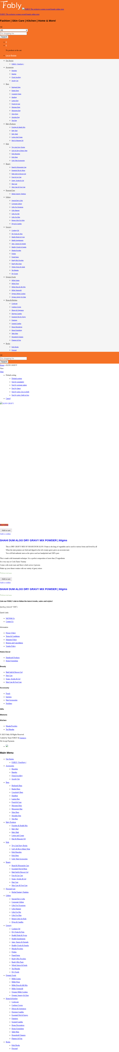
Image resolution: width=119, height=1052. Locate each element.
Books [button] (8, 343)
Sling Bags (15, 114)
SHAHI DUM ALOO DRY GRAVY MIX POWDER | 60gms (33, 540)
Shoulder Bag (16, 117)
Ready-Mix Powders (18, 260)
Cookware (14, 303)
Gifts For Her (15, 214)
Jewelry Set (15, 80)
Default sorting (17, 378)
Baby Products (11, 822)
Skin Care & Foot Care (18, 187)
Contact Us (9, 622)
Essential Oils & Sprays (19, 317)
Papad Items (15, 257)
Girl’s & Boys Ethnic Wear (19, 150)
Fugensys (22, 738)
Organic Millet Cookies (18, 293)
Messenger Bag (16, 110)
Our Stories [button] (9, 60)
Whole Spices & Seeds (18, 267)
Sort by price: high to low (20, 395)
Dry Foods (15, 273)
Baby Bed (14, 130)
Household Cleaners (17, 337)
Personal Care (10, 889)
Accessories (10, 766)
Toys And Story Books (18, 147)
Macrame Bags (16, 107)
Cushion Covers (16, 307)
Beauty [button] (8, 164)
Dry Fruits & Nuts (17, 234)
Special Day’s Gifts (17, 200)
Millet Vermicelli (17, 290)
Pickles (14, 253)
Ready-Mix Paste (17, 263)
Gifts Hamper (15, 210)
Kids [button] (7, 144)
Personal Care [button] (10, 190)
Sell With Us (10, 618)
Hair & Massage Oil (17, 140)
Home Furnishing (17, 330)
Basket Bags (15, 90)
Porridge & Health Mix (18, 127)
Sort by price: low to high (20, 392)
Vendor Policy (11, 646)
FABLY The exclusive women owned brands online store (19, 14)
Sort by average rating (19, 385)
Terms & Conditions (13, 636)
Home (2, 365)
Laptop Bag (15, 100)
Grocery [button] (8, 227)
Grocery (8, 925)
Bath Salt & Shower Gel (19, 174)
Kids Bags (15, 157)
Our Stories (10, 759)
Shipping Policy (11, 640)
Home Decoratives (17, 327)
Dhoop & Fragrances (18, 310)
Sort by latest (16, 388)
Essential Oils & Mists (18, 170)
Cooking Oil (15, 230)
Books (8, 1042)
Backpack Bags (16, 87)
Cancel (8, 398)
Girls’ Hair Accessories (18, 160)
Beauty (8, 862)
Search (4, 37)
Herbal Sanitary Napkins (19, 194)
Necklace (9, 703)
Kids (7, 842)
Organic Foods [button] (11, 277)
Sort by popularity (18, 382)
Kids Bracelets (16, 154)
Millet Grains (15, 280)
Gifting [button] (8, 197)
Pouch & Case (16, 104)
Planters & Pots (16, 340)
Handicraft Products (13, 658)
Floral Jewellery (16, 77)
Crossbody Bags (16, 94)
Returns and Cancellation (14, 643)
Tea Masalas (15, 270)
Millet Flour (15, 283)
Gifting (8, 895)
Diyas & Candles (17, 224)
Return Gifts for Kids (18, 220)
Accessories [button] (9, 67)
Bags (7, 782)
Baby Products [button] (11, 124)
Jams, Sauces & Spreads (19, 243)
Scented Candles (16, 323)
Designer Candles (17, 313)
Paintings (14, 320)
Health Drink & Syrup (18, 237)
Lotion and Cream (17, 137)
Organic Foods (11, 975)
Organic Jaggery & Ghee (19, 297)
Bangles (14, 74)
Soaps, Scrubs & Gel (18, 180)
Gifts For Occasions (17, 207)
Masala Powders (16, 250)
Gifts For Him (16, 217)
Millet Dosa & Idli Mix (19, 287)
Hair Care (14, 184)
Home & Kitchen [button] (11, 300)
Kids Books (15, 347)
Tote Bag (14, 120)
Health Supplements (17, 240)
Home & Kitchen (12, 999)
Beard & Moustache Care (19, 167)
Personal (14, 350)
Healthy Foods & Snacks (19, 247)
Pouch (8, 693)
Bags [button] (7, 84)
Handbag (14, 97)
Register (13, 55)
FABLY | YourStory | (18, 64)
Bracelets (14, 70)
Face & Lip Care (16, 177)
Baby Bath (15, 134)
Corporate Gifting (17, 204)
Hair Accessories (11, 700)
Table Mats (15, 333)
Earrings (9, 697)
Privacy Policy (11, 633)
